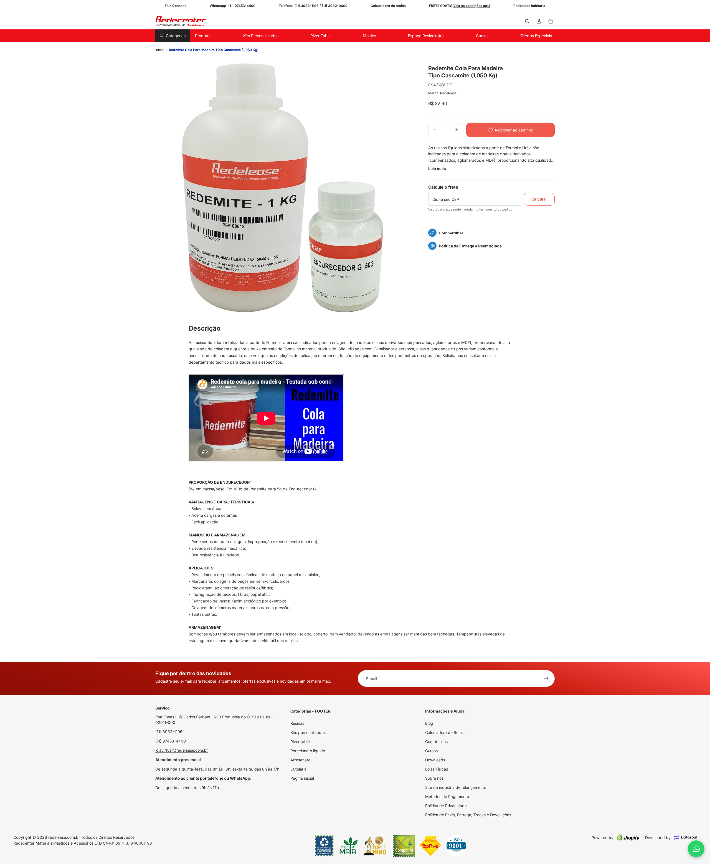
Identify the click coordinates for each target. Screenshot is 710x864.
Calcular (539, 199)
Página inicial (302, 778)
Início (159, 50)
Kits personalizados (308, 732)
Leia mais (437, 168)
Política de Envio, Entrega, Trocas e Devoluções (468, 814)
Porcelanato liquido (307, 750)
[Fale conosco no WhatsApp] (696, 848)
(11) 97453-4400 (170, 740)
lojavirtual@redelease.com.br (181, 750)
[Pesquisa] (527, 21)
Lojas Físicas (436, 769)
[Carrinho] (551, 21)
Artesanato (300, 759)
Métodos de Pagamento (447, 796)
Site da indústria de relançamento (455, 787)
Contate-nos (436, 741)
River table (300, 741)
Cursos (431, 750)
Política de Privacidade (446, 805)
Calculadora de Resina (445, 732)
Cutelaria (298, 769)
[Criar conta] (546, 678)
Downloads (435, 759)
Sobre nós (434, 778)
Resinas (297, 723)
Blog (429, 723)
